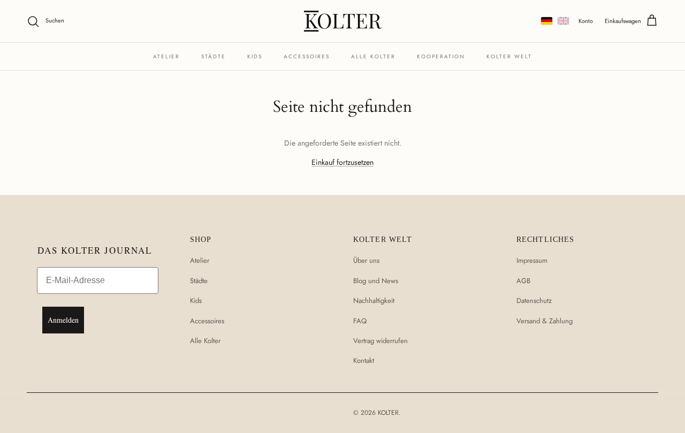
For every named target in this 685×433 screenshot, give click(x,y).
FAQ (360, 321)
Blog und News (375, 281)
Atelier (166, 56)
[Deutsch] (546, 21)
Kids (254, 56)
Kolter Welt (509, 56)
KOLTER (388, 412)
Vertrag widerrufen (380, 341)
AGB (523, 281)
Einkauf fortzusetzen (342, 162)
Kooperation (441, 56)
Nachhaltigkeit (373, 300)
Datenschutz (534, 300)
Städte (213, 56)
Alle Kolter (373, 56)
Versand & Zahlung (544, 321)
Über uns (366, 260)
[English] (563, 21)
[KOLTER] (343, 21)
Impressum (531, 260)
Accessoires (307, 56)
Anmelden (63, 320)
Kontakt (363, 360)
